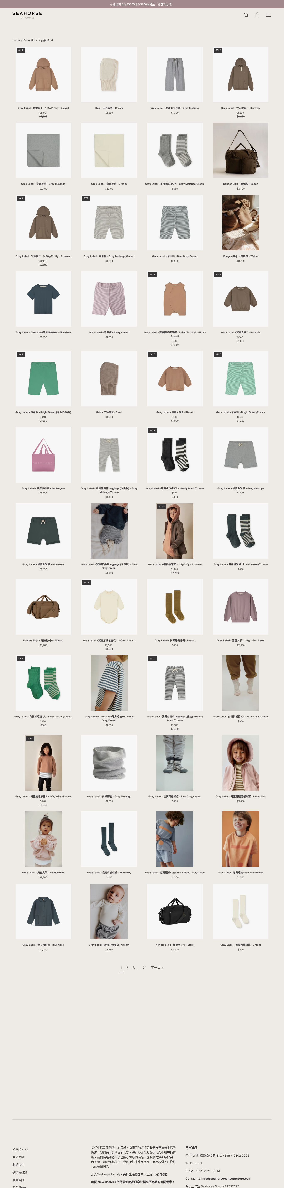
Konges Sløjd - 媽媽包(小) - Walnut (43, 640)
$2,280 (43, 949)
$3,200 (43, 645)
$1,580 (43, 337)
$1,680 (109, 112)
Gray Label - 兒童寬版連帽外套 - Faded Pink (241, 796)
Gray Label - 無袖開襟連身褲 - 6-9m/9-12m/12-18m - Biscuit (175, 334)
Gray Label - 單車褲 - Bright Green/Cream (240, 412)
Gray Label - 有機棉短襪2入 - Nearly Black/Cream (175, 488)
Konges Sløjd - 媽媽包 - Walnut (240, 256)
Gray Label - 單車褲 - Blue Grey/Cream (175, 256)
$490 (175, 645)
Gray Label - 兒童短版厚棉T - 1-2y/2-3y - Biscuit (43, 796)
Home (16, 40)
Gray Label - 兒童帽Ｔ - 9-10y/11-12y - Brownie (43, 256)
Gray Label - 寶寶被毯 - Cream (109, 183)
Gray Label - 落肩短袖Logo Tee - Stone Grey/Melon (175, 872)
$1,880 (109, 801)
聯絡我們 (18, 1164)
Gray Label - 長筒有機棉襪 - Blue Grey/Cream (174, 796)
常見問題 (18, 1157)
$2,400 (43, 188)
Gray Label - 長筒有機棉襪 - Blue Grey (109, 872)
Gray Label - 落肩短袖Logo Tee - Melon (240, 872)
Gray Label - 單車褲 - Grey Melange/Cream (109, 256)
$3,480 (241, 801)
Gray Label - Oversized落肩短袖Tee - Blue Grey (43, 332)
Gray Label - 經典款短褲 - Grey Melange (240, 488)
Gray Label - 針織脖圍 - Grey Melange (109, 796)
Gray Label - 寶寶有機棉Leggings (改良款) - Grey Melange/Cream (109, 490)
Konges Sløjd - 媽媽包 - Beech (240, 183)
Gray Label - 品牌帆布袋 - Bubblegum (43, 488)
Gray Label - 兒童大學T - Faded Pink (43, 872)
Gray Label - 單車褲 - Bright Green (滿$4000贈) (43, 412)
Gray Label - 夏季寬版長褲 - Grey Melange (174, 108)
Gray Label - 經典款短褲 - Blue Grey (43, 564)
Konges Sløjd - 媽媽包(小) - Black (175, 944)
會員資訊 (18, 1180)
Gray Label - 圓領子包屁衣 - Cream (109, 944)
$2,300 (241, 645)
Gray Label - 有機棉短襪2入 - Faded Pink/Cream (241, 716)
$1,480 (109, 497)
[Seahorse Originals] (27, 15)
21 (144, 968)
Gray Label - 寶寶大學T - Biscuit (174, 412)
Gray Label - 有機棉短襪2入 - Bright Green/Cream (43, 716)
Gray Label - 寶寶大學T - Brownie (240, 332)
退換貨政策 (19, 1172)
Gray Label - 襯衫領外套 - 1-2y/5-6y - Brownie (175, 564)
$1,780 (175, 112)
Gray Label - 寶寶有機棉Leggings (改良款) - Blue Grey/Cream (109, 566)
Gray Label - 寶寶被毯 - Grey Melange (43, 183)
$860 (175, 188)
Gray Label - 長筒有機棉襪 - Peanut (175, 640)
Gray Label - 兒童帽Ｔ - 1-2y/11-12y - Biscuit (43, 108)
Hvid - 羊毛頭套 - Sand (109, 412)
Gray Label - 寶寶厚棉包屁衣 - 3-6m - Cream (109, 640)
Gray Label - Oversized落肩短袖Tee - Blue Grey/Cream (109, 718)
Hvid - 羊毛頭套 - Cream (109, 108)
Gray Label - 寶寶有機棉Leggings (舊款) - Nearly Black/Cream (175, 718)
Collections (30, 40)
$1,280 (109, 261)
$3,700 (241, 188)
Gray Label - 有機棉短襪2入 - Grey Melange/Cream (175, 183)
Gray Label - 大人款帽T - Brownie (240, 108)
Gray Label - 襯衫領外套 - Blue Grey (43, 944)
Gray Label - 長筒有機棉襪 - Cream (240, 944)
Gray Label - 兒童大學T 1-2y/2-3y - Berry (241, 640)
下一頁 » (157, 968)
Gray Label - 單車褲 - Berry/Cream (109, 332)
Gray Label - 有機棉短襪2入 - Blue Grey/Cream (241, 564)
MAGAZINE (20, 1149)
